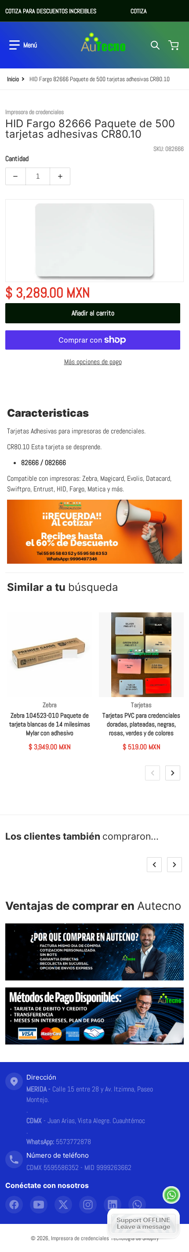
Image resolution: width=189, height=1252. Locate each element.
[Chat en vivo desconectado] (143, 1223)
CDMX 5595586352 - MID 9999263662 (78, 1167)
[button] (23, 45)
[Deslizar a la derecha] (172, 773)
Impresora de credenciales (80, 1238)
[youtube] (38, 1204)
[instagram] (88, 1204)
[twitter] (63, 1204)
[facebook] (14, 1204)
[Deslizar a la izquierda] (152, 773)
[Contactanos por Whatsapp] (171, 1195)
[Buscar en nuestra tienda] (155, 45)
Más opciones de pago (93, 361)
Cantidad (17, 158)
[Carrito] (174, 45)
